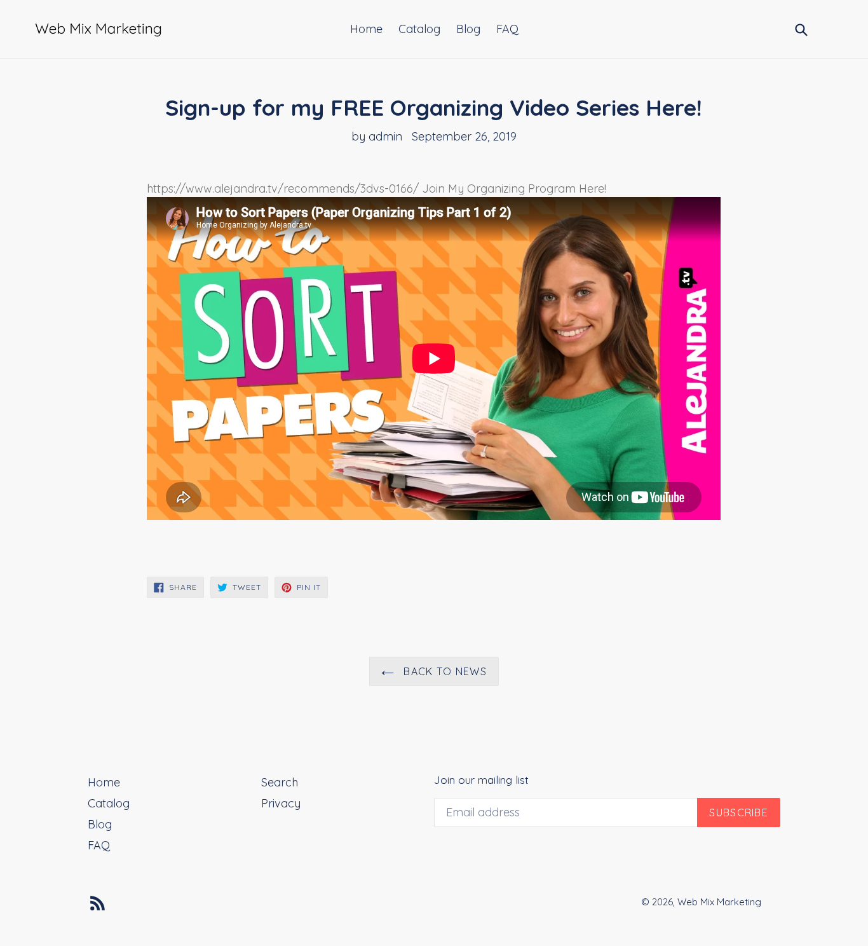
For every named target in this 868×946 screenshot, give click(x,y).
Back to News (443, 671)
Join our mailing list (481, 780)
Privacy (281, 803)
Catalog (419, 29)
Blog (468, 29)
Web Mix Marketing (719, 902)
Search (279, 782)
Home (366, 29)
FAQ (507, 29)
